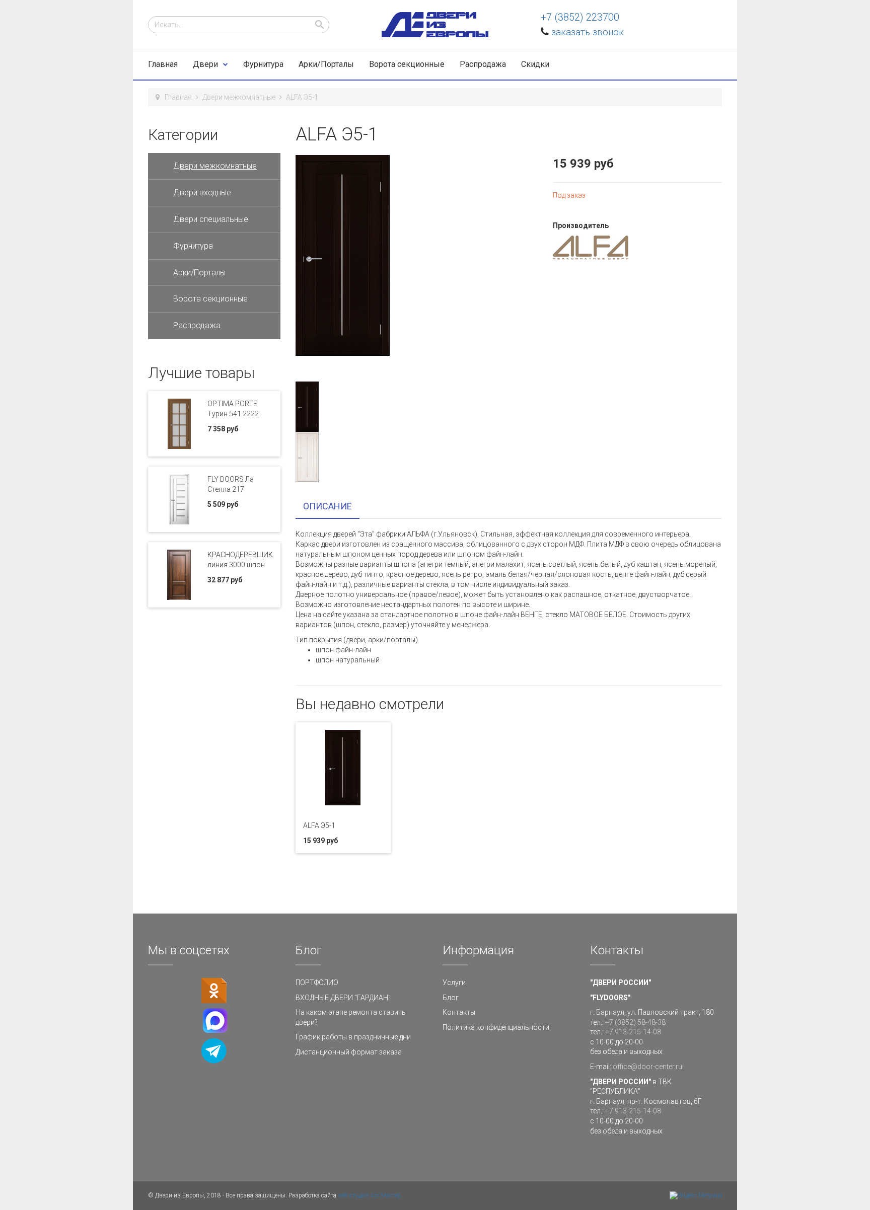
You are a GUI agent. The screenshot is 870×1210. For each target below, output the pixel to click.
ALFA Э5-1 (319, 825)
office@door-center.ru (647, 1067)
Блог (451, 998)
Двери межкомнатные (238, 97)
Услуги (454, 982)
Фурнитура (263, 64)
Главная (163, 64)
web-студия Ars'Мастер (369, 1195)
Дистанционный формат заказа (349, 1052)
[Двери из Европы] (435, 24)
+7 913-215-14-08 (633, 1032)
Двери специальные (210, 219)
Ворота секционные (407, 64)
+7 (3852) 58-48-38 (635, 1022)
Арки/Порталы (326, 64)
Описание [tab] (327, 506)
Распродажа (483, 64)
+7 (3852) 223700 (580, 17)
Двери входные (202, 192)
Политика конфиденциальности (496, 1027)
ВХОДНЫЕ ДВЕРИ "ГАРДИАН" (343, 998)
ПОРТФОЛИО (317, 982)
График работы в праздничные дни (353, 1037)
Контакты (459, 1012)
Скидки (535, 64)
